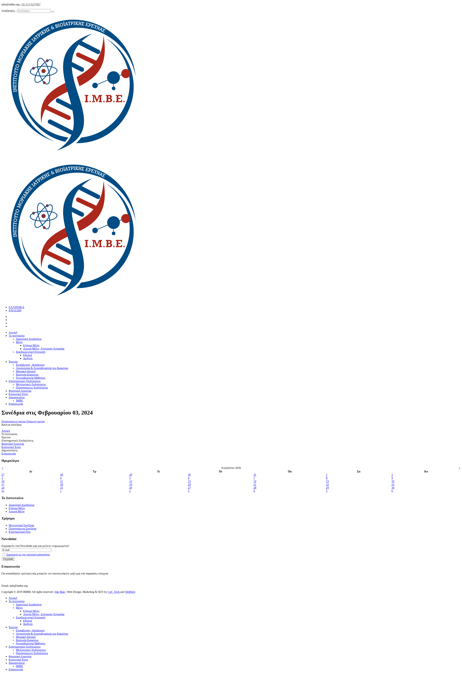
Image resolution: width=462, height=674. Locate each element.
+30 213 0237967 (30, 4)
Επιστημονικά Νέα (19, 531)
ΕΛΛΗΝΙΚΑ (16, 307)
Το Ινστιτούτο (17, 335)
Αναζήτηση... (8, 10)
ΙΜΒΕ (19, 400)
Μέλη (19, 342)
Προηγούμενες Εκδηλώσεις (32, 387)
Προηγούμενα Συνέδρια (22, 528)
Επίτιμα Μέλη (31, 345)
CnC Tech (114, 591)
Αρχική (13, 332)
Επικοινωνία (16, 403)
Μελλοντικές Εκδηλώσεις (31, 384)
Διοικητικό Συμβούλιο (29, 338)
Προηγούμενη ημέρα (13, 421)
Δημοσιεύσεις (17, 397)
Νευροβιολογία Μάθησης (30, 377)
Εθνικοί (27, 355)
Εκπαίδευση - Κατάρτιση (30, 364)
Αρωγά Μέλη (16, 511)
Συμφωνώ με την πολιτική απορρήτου (28, 554)
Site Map (60, 591)
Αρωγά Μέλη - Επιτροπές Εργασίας (43, 348)
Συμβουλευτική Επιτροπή (30, 351)
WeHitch (130, 591)
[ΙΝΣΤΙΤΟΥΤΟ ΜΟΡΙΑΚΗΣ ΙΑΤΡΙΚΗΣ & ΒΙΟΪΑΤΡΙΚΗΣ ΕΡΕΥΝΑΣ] (73, 156)
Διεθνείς (28, 358)
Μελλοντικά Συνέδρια (21, 525)
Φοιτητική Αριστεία (20, 390)
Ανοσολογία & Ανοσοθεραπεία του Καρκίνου (42, 368)
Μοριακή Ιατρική (26, 371)
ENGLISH (15, 310)
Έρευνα (13, 361)
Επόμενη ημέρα (35, 421)
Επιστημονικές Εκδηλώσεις (25, 381)
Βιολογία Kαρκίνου (27, 374)
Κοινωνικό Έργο (18, 394)
